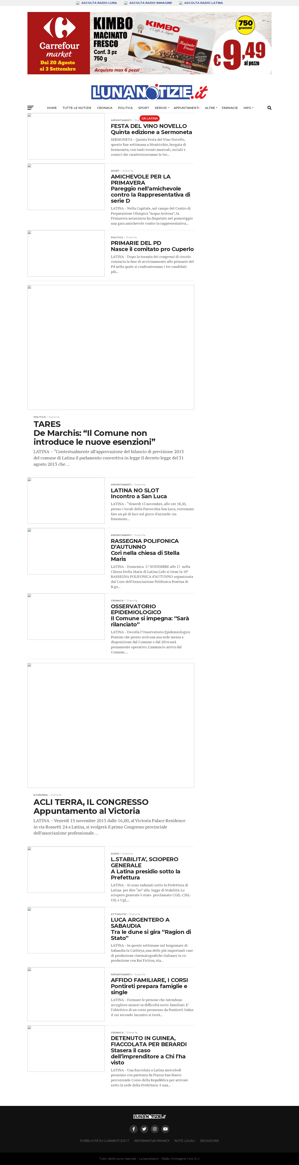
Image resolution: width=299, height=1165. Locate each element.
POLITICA (125, 108)
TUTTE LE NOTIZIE (76, 108)
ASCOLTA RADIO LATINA (203, 3)
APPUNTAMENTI (186, 108)
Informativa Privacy (152, 1141)
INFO (247, 108)
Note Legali (185, 1141)
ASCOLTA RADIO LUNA (99, 3)
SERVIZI (161, 108)
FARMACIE (230, 108)
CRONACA (104, 108)
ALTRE (210, 108)
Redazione (209, 1141)
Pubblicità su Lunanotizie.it (104, 1141)
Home (52, 108)
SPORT (143, 108)
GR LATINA (150, 118)
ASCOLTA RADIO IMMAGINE (151, 3)
